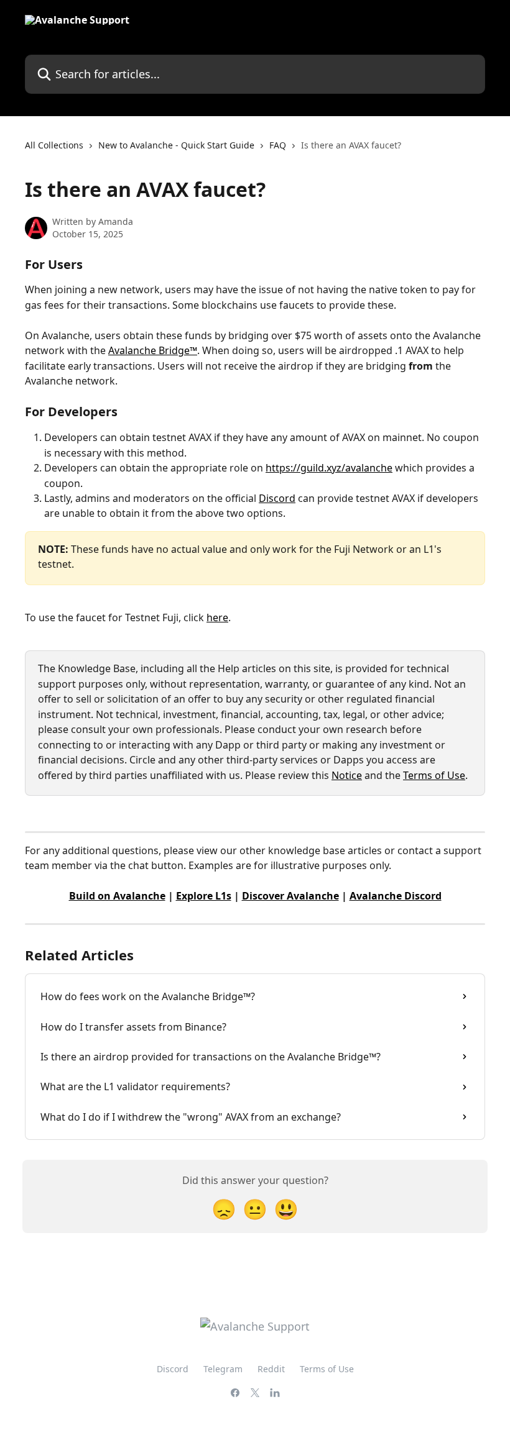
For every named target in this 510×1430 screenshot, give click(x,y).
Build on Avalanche (117, 896)
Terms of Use (434, 775)
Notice (347, 775)
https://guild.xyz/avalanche (329, 468)
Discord (277, 498)
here (217, 617)
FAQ (277, 145)
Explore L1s (203, 896)
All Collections (54, 145)
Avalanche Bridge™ (152, 350)
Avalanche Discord (396, 896)
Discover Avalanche (290, 896)
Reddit (271, 1369)
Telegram (223, 1369)
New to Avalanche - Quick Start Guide (176, 145)
